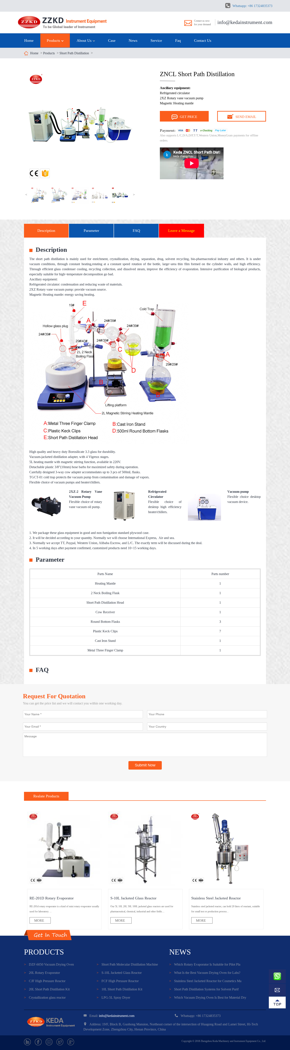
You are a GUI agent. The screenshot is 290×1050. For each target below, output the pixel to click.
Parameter (91, 230)
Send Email (245, 117)
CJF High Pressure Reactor (44, 981)
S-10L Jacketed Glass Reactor (119, 972)
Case (111, 40)
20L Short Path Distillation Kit (47, 989)
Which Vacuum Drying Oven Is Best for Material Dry (207, 997)
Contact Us (202, 40)
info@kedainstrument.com (244, 22)
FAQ (136, 230)
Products (54, 40)
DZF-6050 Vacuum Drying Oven (49, 964)
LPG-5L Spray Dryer (113, 997)
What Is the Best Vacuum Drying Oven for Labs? (204, 972)
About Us (85, 40)
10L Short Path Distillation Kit (119, 989)
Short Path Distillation (74, 53)
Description (46, 230)
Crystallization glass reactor (45, 997)
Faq (178, 40)
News (133, 40)
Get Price (188, 117)
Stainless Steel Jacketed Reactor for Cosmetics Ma (205, 981)
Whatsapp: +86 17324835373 (252, 6)
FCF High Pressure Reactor (118, 981)
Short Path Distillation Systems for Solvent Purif (204, 989)
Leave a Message (181, 230)
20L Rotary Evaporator (42, 972)
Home (29, 40)
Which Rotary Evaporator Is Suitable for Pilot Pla (204, 964)
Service (156, 40)
